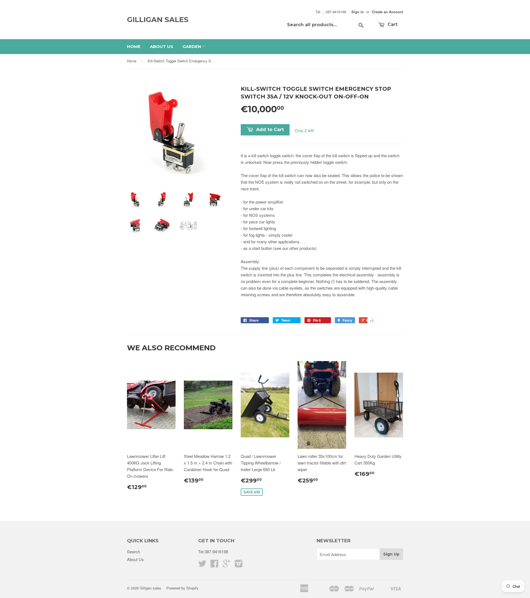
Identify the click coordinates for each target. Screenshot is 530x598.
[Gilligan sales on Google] (226, 565)
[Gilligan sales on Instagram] (239, 565)
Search (133, 551)
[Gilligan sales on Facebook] (214, 565)
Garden (192, 46)
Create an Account (387, 11)
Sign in (357, 11)
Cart (392, 24)
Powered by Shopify (182, 588)
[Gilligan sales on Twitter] (202, 565)
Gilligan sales (158, 19)
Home (134, 46)
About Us (161, 46)
